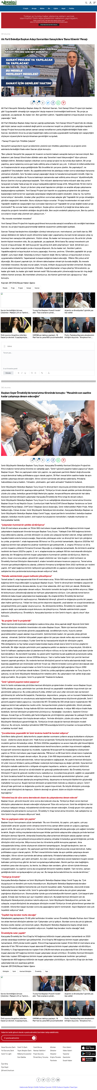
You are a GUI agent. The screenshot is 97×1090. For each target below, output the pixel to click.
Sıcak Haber (67, 1060)
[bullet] (35, 372)
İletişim (31, 1087)
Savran (37, 288)
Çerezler (49, 1087)
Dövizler (53, 1050)
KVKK (54, 1087)
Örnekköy (38, 971)
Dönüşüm (6, 971)
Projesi (20, 288)
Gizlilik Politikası (39, 1087)
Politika (71, 8)
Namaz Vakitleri (39, 1050)
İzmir (14, 971)
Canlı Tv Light (6, 1054)
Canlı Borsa (37, 1047)
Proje (13, 288)
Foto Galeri (67, 1047)
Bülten (42, 8)
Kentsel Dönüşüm (25, 971)
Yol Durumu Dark (7, 1050)
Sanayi (28, 288)
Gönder (8, 373)
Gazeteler (66, 1057)
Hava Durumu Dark (8, 1047)
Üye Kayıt (4, 1067)
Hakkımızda (24, 1087)
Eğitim (56, 8)
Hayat (63, 8)
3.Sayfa (25, 8)
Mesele (5, 288)
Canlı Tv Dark (22, 1047)
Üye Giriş (4, 1064)
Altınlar (53, 1047)
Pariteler (53, 1060)
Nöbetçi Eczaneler (24, 1054)
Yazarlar (66, 1054)
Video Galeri (67, 1050)
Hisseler (53, 1054)
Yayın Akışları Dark (24, 1050)
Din (49, 8)
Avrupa (34, 8)
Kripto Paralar (55, 1057)
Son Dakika (21, 1057)
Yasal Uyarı (73, 1087)
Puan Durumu (38, 1054)
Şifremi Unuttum (7, 1070)
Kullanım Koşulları (63, 1087)
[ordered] (32, 372)
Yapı (46, 971)
